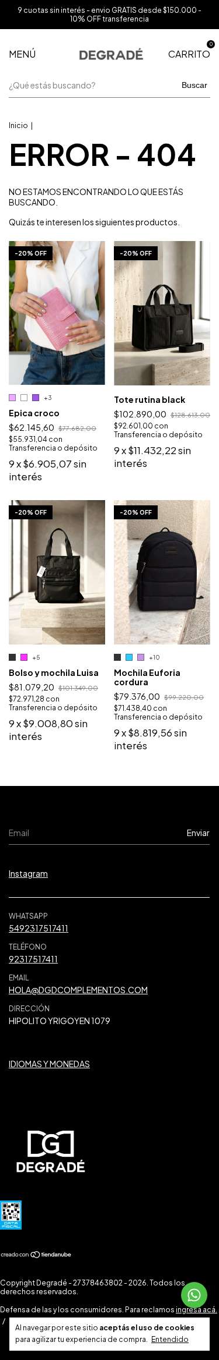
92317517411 (33, 959)
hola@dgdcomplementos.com (78, 989)
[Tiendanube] (36, 1255)
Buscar (194, 85)
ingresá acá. (196, 1309)
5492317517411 (38, 928)
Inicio (18, 125)
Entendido (170, 1339)
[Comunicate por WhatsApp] (194, 1295)
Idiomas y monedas (49, 1063)
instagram (28, 873)
